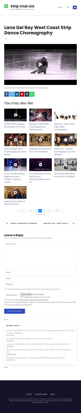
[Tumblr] (27, 94)
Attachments (11, 295)
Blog (53, 394)
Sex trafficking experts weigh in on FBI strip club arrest (29, 339)
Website (9, 284)
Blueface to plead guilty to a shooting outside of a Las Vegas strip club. (35, 358)
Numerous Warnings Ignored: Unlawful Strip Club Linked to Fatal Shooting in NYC (38, 351)
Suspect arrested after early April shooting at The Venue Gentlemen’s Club (38, 344)
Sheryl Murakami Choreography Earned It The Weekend (25, 223)
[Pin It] (22, 94)
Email (8, 278)
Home (60, 7)
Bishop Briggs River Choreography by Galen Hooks (15, 151)
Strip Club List (22, 6)
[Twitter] (11, 94)
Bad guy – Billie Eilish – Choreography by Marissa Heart (39, 127)
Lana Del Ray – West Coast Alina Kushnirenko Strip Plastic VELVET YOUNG (60, 223)
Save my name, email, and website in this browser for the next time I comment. (34, 289)
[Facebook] (6, 94)
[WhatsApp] (32, 94)
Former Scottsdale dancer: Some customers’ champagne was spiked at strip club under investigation (40, 331)
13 (57, 211)
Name (8, 272)
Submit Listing (41, 394)
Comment (9, 244)
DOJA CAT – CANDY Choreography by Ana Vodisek (64, 151)
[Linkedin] (16, 94)
